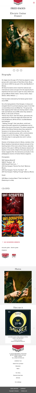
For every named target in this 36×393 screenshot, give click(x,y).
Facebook (17, 70)
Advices (18, 378)
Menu (34, 2)
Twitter (14, 70)
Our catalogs (18, 382)
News (18, 368)
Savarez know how (18, 375)
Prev (1, 289)
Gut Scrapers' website (12, 242)
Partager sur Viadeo (21, 70)
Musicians (18, 366)
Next (34, 289)
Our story (18, 373)
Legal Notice (14, 388)
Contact (23, 388)
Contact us (18, 361)
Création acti (24, 391)
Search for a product (18, 363)
